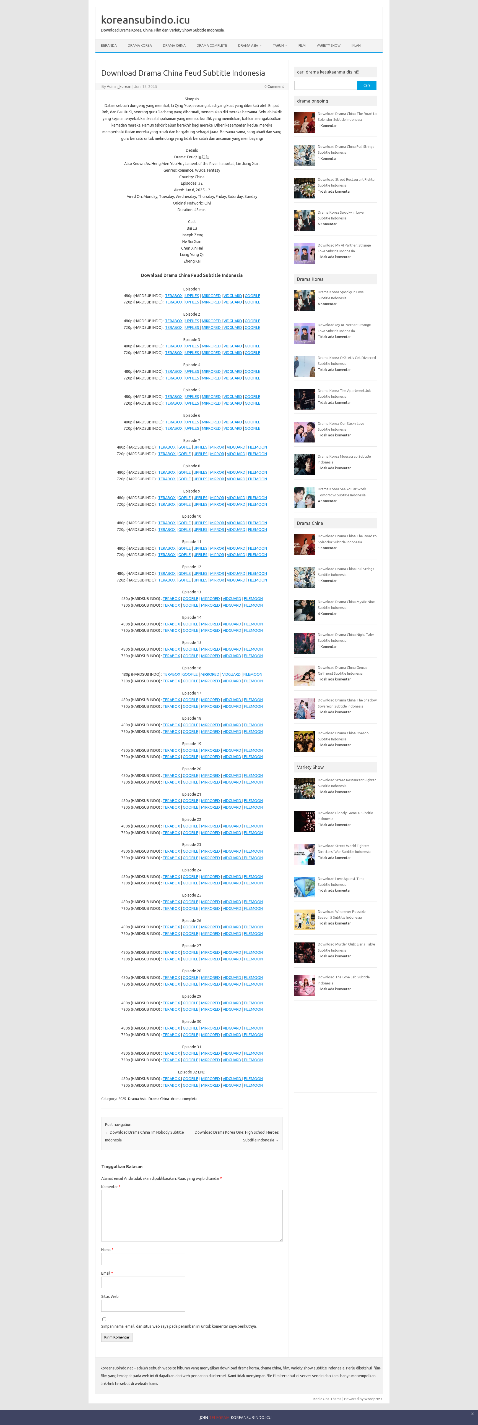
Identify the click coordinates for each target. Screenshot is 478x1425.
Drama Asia (248, 45)
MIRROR (217, 447)
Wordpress (373, 1399)
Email (107, 1273)
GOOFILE (252, 296)
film (302, 45)
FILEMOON (257, 447)
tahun (278, 45)
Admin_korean (119, 86)
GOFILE (184, 447)
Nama (107, 1250)
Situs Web (110, 1296)
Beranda (109, 45)
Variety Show (329, 45)
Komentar (111, 1187)
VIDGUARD (233, 296)
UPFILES (192, 296)
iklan (356, 45)
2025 (122, 1099)
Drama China (174, 45)
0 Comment (274, 86)
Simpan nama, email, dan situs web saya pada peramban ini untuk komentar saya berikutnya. (179, 1326)
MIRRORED (211, 296)
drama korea (140, 45)
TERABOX (174, 296)
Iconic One (321, 1399)
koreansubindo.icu (145, 19)
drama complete (212, 45)
